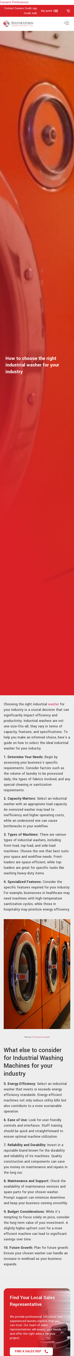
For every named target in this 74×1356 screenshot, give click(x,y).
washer (53, 704)
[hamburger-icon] (66, 24)
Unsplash (46, 1037)
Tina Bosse (36, 1037)
